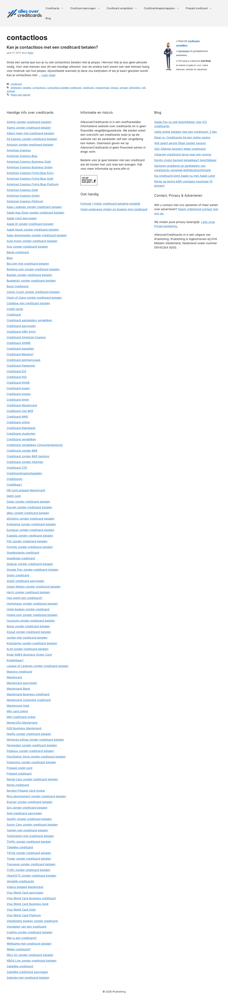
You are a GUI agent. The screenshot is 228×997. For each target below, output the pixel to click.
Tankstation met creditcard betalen (30, 836)
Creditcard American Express (26, 337)
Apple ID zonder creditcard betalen (30, 224)
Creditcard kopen (18, 388)
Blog (48, 18)
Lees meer (48, 75)
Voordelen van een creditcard (26, 926)
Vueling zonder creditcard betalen (29, 932)
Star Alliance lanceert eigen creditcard (180, 148)
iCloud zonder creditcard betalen (29, 632)
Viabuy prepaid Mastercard (25, 887)
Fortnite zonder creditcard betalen (30, 547)
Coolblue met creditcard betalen (28, 303)
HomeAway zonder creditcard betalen (32, 603)
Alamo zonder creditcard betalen (29, 127)
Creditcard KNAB (18, 382)
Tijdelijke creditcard (20, 847)
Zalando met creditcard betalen (28, 977)
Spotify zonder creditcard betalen (29, 819)
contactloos (39, 87)
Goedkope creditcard (21, 558)
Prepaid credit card (19, 768)
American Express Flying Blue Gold (30, 178)
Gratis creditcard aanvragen (25, 581)
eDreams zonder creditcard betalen (30, 518)
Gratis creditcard (18, 575)
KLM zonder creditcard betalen (27, 649)
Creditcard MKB (17, 416)
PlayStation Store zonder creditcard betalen (36, 756)
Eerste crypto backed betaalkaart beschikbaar (185, 160)
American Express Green (23, 195)
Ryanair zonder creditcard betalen (29, 802)
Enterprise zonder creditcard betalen (31, 524)
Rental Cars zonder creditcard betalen (32, 779)
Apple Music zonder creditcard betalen (33, 229)
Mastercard (14, 677)
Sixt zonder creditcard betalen (27, 807)
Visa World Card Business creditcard (31, 898)
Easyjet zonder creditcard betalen (29, 507)
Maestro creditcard (19, 671)
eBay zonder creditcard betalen (28, 513)
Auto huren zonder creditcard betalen (32, 241)
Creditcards (52, 8)
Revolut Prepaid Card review (26, 790)
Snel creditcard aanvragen (24, 813)
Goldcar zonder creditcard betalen (30, 564)
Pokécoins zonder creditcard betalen (31, 762)
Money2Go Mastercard (22, 722)
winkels (11, 91)
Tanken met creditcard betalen (27, 830)
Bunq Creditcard (18, 286)
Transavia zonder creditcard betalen (31, 864)
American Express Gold (22, 190)
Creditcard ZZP (17, 467)
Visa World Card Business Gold (27, 904)
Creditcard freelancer (21, 365)
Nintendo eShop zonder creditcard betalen (35, 739)
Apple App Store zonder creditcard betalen (35, 212)
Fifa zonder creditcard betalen (27, 541)
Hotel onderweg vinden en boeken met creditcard (113, 209)
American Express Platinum (25, 201)
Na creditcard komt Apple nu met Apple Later (184, 176)
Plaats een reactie (20, 94)
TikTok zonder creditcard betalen (29, 853)
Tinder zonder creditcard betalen (29, 858)
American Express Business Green (30, 167)
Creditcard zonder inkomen (25, 462)
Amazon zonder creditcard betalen (30, 144)
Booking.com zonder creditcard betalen (33, 269)
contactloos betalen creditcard (64, 87)
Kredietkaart (15, 660)
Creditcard (14, 314)
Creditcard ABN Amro (21, 331)
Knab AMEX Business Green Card (29, 654)
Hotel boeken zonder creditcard (28, 609)
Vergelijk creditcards (20, 881)
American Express (19, 150)
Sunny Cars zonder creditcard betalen (32, 824)
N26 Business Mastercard (24, 728)
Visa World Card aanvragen (25, 892)
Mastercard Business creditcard (28, 694)
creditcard (16, 83)
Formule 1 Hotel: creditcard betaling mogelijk (110, 203)
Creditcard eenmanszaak (23, 360)
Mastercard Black (18, 688)
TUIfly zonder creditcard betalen (28, 870)
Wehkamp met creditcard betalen (29, 943)
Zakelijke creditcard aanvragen (27, 972)
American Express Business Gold (29, 161)
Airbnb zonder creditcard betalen (29, 122)
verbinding (134, 87)
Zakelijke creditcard (20, 966)
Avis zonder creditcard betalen (27, 246)
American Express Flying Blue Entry (30, 173)
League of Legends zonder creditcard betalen (37, 666)
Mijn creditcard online (21, 717)
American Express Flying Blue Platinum (33, 184)
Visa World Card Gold (21, 909)
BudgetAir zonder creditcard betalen (31, 280)
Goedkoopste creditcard (23, 552)
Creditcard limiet (18, 399)
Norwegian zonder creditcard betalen (32, 745)
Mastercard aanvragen (22, 683)
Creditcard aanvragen (83, 8)
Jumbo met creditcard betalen (27, 637)
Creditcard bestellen (20, 348)
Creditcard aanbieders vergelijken (29, 320)
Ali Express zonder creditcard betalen (32, 139)
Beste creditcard (18, 252)
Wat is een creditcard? (22, 938)
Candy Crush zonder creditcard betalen (33, 292)
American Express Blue (22, 156)
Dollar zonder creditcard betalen (28, 501)
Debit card (14, 496)
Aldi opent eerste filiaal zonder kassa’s (180, 143)
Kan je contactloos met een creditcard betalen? (52, 47)
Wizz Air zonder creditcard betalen (30, 955)
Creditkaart (14, 484)
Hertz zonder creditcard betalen (28, 592)
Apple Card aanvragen (22, 218)
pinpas (114, 87)
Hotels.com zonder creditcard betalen (32, 615)
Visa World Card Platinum (24, 915)
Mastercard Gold (18, 705)
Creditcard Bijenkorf (20, 354)
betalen (27, 87)
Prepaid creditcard (197, 8)
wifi (144, 87)
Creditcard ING (17, 377)
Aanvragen (183, 51)
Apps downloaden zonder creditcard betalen (37, 235)
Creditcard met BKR (20, 411)
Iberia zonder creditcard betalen (28, 626)
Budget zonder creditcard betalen (29, 275)
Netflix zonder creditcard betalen (29, 734)
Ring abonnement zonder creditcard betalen (36, 796)
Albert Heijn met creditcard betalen (30, 133)
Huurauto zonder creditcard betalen (31, 620)
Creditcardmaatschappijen (159, 8)
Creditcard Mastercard (22, 405)
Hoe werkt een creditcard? (24, 598)
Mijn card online (17, 711)
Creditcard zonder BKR (22, 450)
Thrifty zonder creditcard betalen (29, 841)
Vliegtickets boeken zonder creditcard (32, 921)
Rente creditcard (18, 785)
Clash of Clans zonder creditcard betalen (34, 297)
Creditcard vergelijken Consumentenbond (35, 445)
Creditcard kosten (19, 394)
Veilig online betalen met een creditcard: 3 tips (185, 132)
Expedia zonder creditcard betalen (30, 535)
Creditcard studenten (21, 433)
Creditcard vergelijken (120, 8)
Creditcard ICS (16, 371)
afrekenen (16, 87)
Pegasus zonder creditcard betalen (30, 751)
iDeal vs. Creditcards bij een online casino (182, 137)
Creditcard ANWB (18, 343)
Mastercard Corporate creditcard (29, 700)
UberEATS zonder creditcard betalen (31, 875)
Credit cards (15, 309)
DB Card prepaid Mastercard (26, 490)
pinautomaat (102, 87)
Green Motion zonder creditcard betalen (34, 586)
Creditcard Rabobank (21, 428)
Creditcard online (18, 422)
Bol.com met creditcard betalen (28, 263)
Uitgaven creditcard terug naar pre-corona (182, 154)
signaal (123, 87)
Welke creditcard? (19, 949)
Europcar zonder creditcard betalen (30, 530)
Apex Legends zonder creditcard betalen (34, 207)
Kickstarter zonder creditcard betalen (32, 643)
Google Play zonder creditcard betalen (32, 569)
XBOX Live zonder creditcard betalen (31, 960)
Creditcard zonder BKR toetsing (28, 456)
